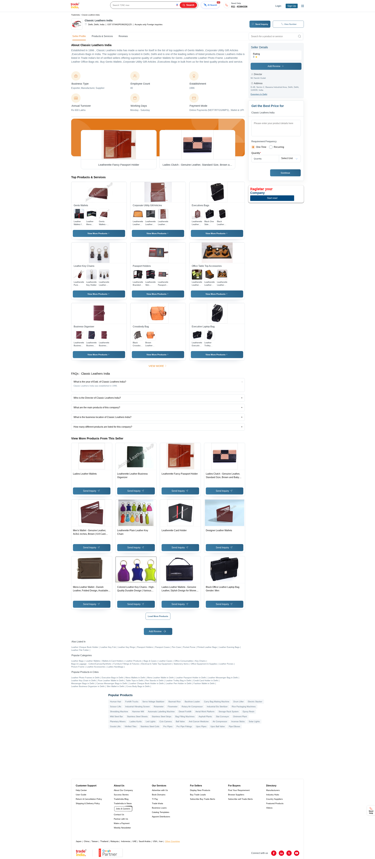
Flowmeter (173, 706)
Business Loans (159, 808)
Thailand (104, 841)
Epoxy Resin (248, 711)
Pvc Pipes (167, 726)
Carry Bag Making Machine (216, 701)
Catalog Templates (160, 812)
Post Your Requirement (239, 790)
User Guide (81, 794)
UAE (134, 841)
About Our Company (123, 790)
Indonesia (125, 841)
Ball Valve (180, 721)
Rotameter (159, 706)
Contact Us (119, 814)
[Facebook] (273, 853)
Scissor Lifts (115, 706)
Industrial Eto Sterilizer (217, 706)
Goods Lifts (115, 726)
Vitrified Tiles (130, 726)
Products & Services (102, 36)
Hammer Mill (138, 711)
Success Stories (121, 794)
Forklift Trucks (131, 701)
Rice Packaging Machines (244, 706)
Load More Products (158, 616)
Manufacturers (273, 790)
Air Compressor (220, 721)
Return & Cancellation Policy (89, 799)
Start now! (272, 198)
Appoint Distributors (161, 816)
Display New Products (200, 790)
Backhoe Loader (192, 701)
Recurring (279, 147)
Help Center (81, 790)
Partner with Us (121, 819)
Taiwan (94, 841)
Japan (78, 841)
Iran (161, 841)
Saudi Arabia (144, 841)
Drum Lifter (238, 701)
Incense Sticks (238, 721)
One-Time (261, 147)
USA (155, 841)
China (86, 841)
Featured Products (274, 803)
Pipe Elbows (234, 726)
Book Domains (158, 794)
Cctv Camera (166, 721)
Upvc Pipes (201, 726)
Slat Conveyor (222, 716)
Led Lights (150, 721)
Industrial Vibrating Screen (137, 706)
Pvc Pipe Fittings (184, 726)
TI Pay (155, 799)
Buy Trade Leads (198, 794)
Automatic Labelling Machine (161, 711)
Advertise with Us (160, 790)
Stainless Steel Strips (161, 716)
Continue (285, 173)
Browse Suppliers (236, 794)
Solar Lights (254, 721)
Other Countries (172, 841)
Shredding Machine (119, 711)
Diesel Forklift (185, 711)
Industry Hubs (272, 794)
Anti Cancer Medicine (199, 721)
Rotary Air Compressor (192, 706)
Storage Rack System (229, 711)
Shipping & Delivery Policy (88, 803)
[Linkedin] (281, 853)
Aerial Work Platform (204, 711)
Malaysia (114, 841)
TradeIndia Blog (121, 799)
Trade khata (157, 803)
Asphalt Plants (205, 716)
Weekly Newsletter (122, 828)
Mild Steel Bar (116, 716)
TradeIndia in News (123, 803)
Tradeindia (75, 15)
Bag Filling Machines (185, 716)
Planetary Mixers (118, 721)
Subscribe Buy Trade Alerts (202, 799)
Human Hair (115, 701)
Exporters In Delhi (259, 94)
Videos (269, 808)
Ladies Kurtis (136, 721)
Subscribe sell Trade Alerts (240, 799)
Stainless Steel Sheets (137, 716)
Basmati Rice (174, 701)
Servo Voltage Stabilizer (153, 701)
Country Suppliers (274, 799)
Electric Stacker (255, 701)
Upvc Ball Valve (217, 726)
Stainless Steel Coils (149, 726)
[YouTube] (296, 853)
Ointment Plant (240, 716)
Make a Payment (121, 823)
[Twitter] (289, 853)
